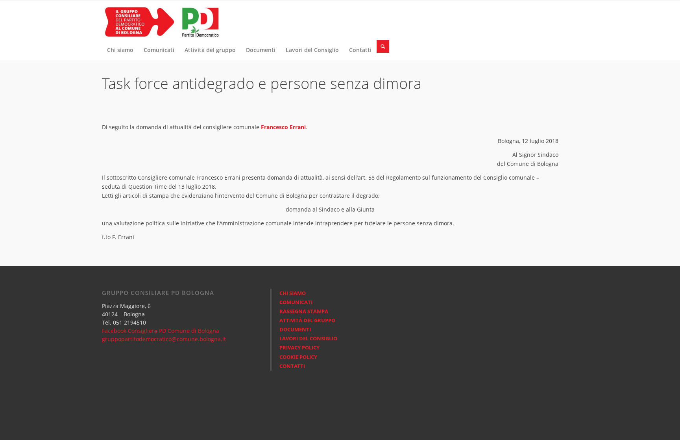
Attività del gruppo (307, 320)
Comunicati (295, 302)
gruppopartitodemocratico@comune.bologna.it (164, 339)
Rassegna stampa (303, 311)
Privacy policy (299, 347)
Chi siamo (292, 293)
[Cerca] (383, 46)
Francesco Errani (283, 127)
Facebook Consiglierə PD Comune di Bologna (160, 330)
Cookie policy (298, 356)
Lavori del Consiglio (308, 338)
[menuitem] (120, 50)
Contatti (292, 365)
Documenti (295, 329)
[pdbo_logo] (161, 20)
